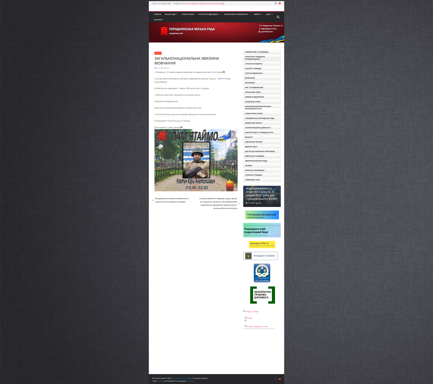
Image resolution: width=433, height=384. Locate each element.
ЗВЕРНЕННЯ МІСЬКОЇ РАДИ (256, 161)
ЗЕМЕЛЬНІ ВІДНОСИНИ (254, 97)
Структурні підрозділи (208, 14)
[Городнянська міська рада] (216, 24)
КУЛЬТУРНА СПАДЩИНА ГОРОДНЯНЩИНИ (255, 58)
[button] (176, 14)
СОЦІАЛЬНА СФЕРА (253, 102)
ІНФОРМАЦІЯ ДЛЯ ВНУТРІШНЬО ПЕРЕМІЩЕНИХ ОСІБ (258, 107)
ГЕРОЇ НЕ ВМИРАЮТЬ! (254, 73)
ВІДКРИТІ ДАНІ (251, 147)
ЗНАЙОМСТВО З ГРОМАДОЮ (256, 52)
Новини (157, 14)
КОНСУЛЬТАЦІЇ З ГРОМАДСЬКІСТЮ (259, 132)
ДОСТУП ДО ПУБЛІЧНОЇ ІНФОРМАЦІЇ (260, 151)
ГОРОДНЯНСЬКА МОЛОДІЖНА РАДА (259, 118)
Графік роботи (188, 14)
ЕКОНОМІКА (250, 83)
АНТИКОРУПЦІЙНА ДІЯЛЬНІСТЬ (258, 128)
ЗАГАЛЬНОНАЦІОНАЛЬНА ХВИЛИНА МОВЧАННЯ (199, 3)
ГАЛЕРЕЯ (248, 165)
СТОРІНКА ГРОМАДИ (253, 175)
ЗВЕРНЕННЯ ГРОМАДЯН (254, 156)
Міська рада (170, 14)
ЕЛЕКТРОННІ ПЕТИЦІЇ (253, 142)
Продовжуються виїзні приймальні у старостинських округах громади (172, 200)
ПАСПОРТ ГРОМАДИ (253, 68)
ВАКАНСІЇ (249, 137)
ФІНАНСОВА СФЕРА (253, 92)
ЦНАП (268, 14)
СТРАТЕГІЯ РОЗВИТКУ (253, 64)
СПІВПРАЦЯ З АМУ (252, 180)
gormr (168, 68)
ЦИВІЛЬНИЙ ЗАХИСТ (253, 123)
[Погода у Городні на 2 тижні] (256, 328)
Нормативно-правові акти (236, 14)
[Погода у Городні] (250, 313)
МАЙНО (257, 14)
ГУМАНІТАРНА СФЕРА (254, 113)
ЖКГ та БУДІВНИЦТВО (254, 87)
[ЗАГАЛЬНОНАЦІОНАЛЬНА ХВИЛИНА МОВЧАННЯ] (262, 187)
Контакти (158, 20)
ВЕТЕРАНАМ (250, 78)
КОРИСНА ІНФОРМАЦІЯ (254, 170)
